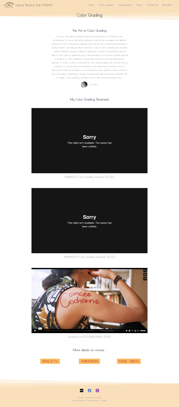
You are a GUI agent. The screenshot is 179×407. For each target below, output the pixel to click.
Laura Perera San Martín (34, 5)
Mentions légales (78, 400)
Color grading (106, 5)
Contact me (152, 5)
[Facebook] (89, 390)
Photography (125, 5)
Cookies (104, 400)
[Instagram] (97, 390)
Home (91, 5)
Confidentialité (92, 400)
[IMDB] (81, 390)
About (139, 5)
